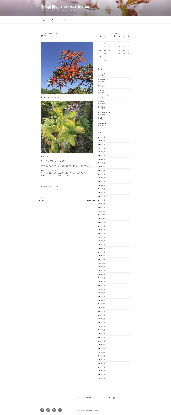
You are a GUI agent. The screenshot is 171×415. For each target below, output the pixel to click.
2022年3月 (101, 333)
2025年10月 (102, 174)
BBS (58, 20)
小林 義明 (55, 33)
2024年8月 (101, 226)
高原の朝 (101, 101)
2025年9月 (101, 178)
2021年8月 (101, 359)
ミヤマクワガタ (103, 74)
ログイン (66, 20)
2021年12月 (102, 345)
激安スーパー (102, 123)
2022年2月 (101, 337)
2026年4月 (101, 152)
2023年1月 (101, 296)
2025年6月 (101, 189)
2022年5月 (101, 326)
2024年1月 (101, 252)
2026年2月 (101, 159)
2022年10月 (102, 307)
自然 (57, 186)
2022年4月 (101, 330)
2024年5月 (101, 237)
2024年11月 (101, 215)
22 (124, 50)
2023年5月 (101, 282)
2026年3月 (101, 155)
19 (109, 50)
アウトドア (51, 186)
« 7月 (104, 60)
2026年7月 (101, 141)
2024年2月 (101, 248)
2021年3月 (101, 378)
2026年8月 (101, 137)
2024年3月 (101, 244)
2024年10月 (102, 218)
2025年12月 (102, 167)
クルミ (100, 85)
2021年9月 (101, 356)
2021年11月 (101, 348)
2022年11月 (101, 304)
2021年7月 (101, 363)
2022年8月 (101, 315)
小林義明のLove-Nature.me (65, 7)
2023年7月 (101, 274)
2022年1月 (101, 341)
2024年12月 (102, 211)
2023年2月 (101, 293)
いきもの (46, 186)
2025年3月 (101, 200)
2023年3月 (101, 289)
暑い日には (101, 107)
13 (114, 46)
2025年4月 (101, 196)
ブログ (51, 20)
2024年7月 (101, 230)
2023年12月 (102, 256)
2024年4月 (101, 241)
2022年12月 (102, 300)
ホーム (43, 20)
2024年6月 (101, 233)
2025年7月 (101, 185)
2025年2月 (101, 204)
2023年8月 (101, 270)
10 (100, 46)
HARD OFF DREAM (104, 112)
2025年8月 (101, 181)
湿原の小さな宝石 (103, 79)
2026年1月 (101, 163)
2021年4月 (101, 374)
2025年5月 (101, 192)
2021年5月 (101, 371)
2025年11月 (101, 170)
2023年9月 (101, 267)
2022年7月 (101, 319)
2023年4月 (101, 285)
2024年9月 (101, 222)
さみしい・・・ (103, 90)
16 (128, 46)
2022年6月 (101, 322)
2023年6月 (101, 278)
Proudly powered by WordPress (88, 410)
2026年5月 (101, 148)
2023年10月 (102, 263)
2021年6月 (101, 367)
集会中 (100, 118)
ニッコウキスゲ (103, 96)
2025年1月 (101, 207)
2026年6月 (101, 144)
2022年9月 (101, 311)
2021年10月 (102, 352)
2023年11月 (101, 259)
